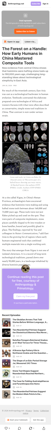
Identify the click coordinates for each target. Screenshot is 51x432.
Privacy (29, 410)
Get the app (38, 420)
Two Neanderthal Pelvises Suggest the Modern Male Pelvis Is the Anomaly (29, 392)
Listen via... (30, 41)
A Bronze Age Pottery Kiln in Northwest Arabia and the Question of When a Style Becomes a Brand (30, 351)
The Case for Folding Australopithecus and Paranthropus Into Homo (31, 382)
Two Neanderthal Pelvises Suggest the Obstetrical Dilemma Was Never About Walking (30, 331)
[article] (25, 322)
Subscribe (36, 4)
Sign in (45, 4)
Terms (36, 410)
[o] (6, 322)
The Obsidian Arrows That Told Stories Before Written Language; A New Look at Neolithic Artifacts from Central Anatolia (30, 321)
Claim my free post (25, 296)
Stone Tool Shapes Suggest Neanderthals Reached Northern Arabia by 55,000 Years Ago (28, 372)
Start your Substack (19, 420)
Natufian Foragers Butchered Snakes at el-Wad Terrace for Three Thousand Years (31, 341)
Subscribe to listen (25, 31)
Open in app (13, 41)
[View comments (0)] (19, 428)
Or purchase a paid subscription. (25, 303)
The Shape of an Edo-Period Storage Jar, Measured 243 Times (30, 361)
